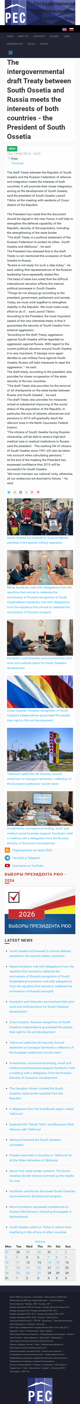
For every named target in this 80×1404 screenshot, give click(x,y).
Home (10, 36)
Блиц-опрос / (38, 1297)
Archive (40, 1241)
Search (44, 44)
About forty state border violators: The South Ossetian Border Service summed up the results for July (41, 1176)
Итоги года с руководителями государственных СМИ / (32, 1327)
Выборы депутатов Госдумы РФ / (56, 1307)
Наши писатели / (16, 1338)
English (64, 29)
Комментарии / (32, 1331)
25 (18, 1273)
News (12, 148)
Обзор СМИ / (45, 1338)
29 (28, 1252)
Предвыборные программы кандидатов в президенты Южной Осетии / (39, 1358)
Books (31, 44)
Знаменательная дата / (63, 1321)
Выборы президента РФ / (20, 1311)
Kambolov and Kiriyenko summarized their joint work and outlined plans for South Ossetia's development (39, 663)
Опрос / (38, 1344)
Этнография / (15, 1372)
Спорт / (26, 1368)
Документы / (47, 1321)
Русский (71, 29)
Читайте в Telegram (26, 858)
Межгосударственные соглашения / (24, 1334)
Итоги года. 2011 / (62, 1327)
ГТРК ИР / (37, 1321)
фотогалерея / (35, 1368)
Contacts (39, 36)
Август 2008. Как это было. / (21, 1297)
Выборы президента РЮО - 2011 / (44, 1311)
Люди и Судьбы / (46, 1331)
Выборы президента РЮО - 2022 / (51, 1314)
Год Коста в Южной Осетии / (21, 1321)
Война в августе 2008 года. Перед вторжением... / (30, 1300)
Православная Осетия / (54, 1355)
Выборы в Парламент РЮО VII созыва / (26, 1307)
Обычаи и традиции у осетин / (22, 1344)
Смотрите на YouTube (27, 865)
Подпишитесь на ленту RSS (32, 850)
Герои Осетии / (52, 1317)
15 (57, 1262)
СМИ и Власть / (61, 1365)
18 (18, 1268)
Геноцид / (41, 1317)
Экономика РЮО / (58, 1368)
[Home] (40, 1391)
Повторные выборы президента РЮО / (25, 1351)
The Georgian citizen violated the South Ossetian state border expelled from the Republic (36, 1093)
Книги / (22, 1331)
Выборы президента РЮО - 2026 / (23, 1317)
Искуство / (41, 1324)
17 (7, 1268)
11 (18, 1262)
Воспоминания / (57, 1300)
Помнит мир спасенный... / (53, 1351)
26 (28, 1273)
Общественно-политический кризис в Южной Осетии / (32, 1341)
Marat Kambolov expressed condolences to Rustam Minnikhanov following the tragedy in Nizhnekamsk (40, 1212)
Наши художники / (31, 1338)
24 (7, 1273)
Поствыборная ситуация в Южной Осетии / (27, 1355)
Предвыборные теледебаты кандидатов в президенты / (32, 1361)
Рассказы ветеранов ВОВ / (21, 1365)
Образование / (57, 1338)
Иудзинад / (14, 1331)
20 (39, 1268)
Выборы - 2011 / (45, 1304)
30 (39, 1252)
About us (23, 36)
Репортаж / (37, 1365)
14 (49, 1262)
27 (7, 1252)
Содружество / (16, 1368)
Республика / (48, 1365)
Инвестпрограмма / (18, 1324)
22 (57, 1268)
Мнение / (70, 1334)
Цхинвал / (46, 1368)
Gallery (54, 36)
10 (7, 1262)
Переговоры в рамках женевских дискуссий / (28, 1348)
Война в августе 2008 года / (56, 1297)
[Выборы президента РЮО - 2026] (40, 910)
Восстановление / (17, 1304)
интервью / (31, 1324)
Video (67, 36)
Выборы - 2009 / (31, 1304)
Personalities (15, 44)
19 (28, 1268)
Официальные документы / (53, 1344)
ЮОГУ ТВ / (26, 1372)
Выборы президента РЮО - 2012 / (23, 1314)
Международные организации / (53, 1334)
